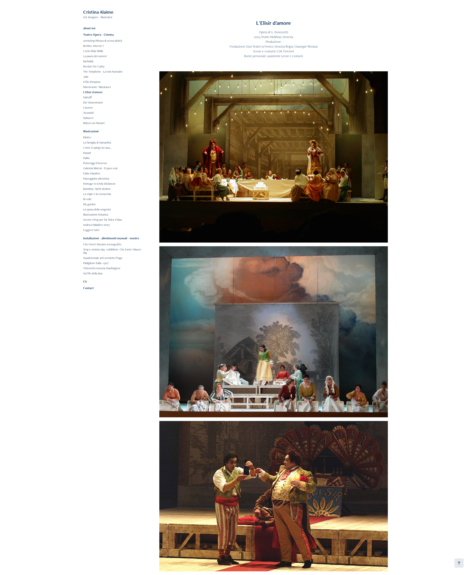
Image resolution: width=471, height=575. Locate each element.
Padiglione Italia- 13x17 (96, 263)
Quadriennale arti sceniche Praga (102, 258)
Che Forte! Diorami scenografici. (102, 244)
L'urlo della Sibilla (93, 51)
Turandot (88, 113)
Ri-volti (87, 199)
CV (85, 282)
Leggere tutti (91, 230)
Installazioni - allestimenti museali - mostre (111, 238)
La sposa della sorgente (97, 209)
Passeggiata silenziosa (96, 178)
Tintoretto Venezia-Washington (101, 268)
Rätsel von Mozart (94, 123)
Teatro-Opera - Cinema (98, 35)
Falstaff (87, 97)
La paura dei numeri (95, 56)
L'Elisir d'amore (92, 92)
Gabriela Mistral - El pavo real (100, 168)
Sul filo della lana (92, 273)
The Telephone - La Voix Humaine (103, 72)
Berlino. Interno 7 (93, 46)
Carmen (88, 108)
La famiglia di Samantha (97, 142)
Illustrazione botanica (95, 214)
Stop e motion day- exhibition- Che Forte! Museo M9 (112, 251)
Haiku (86, 158)
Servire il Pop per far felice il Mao (102, 220)
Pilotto (87, 137)
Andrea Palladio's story (96, 225)
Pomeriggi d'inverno (95, 163)
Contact (88, 288)
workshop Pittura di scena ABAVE (102, 41)
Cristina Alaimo (98, 12)
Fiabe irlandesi (91, 173)
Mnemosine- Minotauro (97, 87)
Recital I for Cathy (94, 66)
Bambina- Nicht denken (97, 189)
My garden (89, 204)
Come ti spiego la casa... (97, 148)
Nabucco (88, 118)
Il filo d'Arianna (91, 82)
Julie (85, 77)
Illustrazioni (91, 131)
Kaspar (87, 153)
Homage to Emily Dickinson (99, 184)
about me (89, 28)
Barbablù (88, 61)
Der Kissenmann (93, 102)
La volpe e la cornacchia (97, 194)
